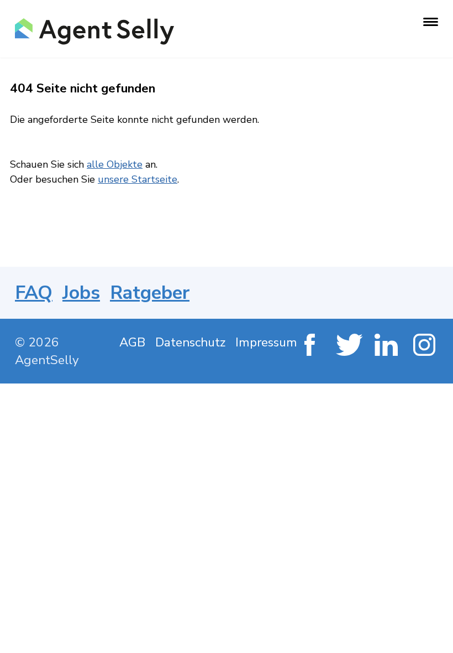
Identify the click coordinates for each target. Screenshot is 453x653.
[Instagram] (425, 346)
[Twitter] (348, 346)
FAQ (33, 292)
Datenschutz (190, 342)
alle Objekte (115, 164)
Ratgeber (149, 292)
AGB (132, 342)
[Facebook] (309, 346)
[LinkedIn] (387, 346)
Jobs (81, 292)
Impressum (266, 342)
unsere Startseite (137, 179)
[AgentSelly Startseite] (93, 31)
